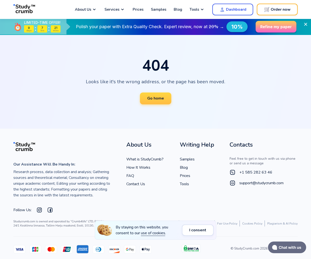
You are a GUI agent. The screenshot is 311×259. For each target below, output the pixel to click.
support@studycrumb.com (261, 183)
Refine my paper (276, 26)
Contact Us (135, 184)
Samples (158, 9)
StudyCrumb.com (246, 248)
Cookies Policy (252, 224)
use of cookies (153, 233)
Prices (138, 9)
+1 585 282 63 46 (255, 172)
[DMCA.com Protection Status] (191, 250)
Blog (178, 9)
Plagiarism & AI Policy (282, 224)
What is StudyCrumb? (145, 159)
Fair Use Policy (227, 224)
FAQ (130, 175)
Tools (184, 184)
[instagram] (39, 210)
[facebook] (50, 210)
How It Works (138, 167)
